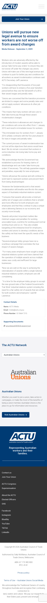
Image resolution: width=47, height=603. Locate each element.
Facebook (6, 511)
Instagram (6, 515)
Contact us (6, 473)
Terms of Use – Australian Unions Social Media (23, 580)
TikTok (5, 528)
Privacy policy (23, 573)
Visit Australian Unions (14, 415)
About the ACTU (9, 495)
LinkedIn (5, 532)
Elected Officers (9, 499)
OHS (4, 504)
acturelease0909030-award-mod (18, 326)
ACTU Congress (9, 484)
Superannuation (9, 488)
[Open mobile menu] (41, 7)
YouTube (6, 524)
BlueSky (5, 519)
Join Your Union (22, 19)
